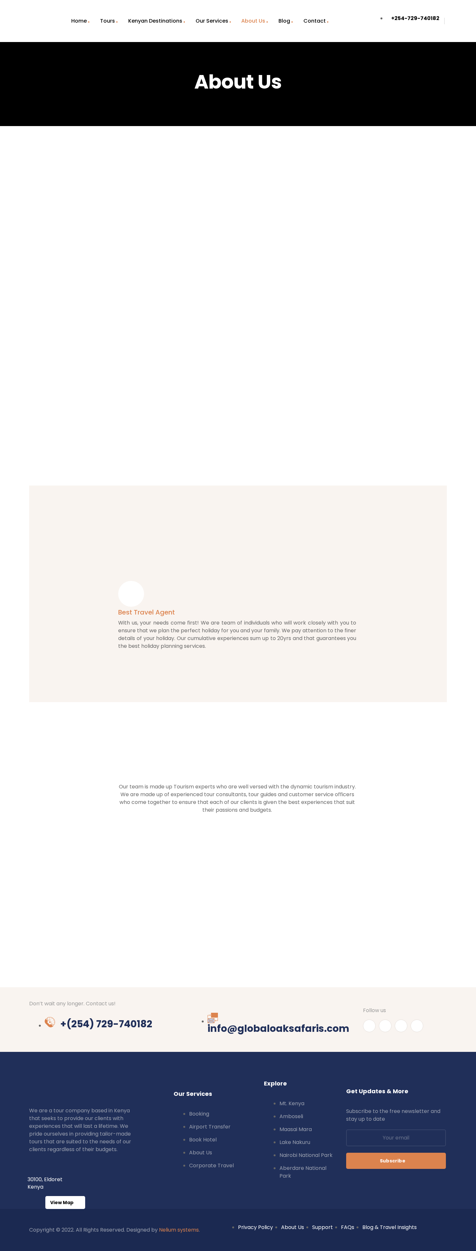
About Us (253, 21)
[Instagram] (385, 1026)
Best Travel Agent (146, 612)
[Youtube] (401, 1026)
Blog (284, 21)
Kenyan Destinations (155, 21)
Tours (107, 21)
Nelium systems (179, 1230)
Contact (314, 21)
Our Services (212, 21)
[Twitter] (417, 1026)
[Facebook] (369, 1026)
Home (79, 21)
